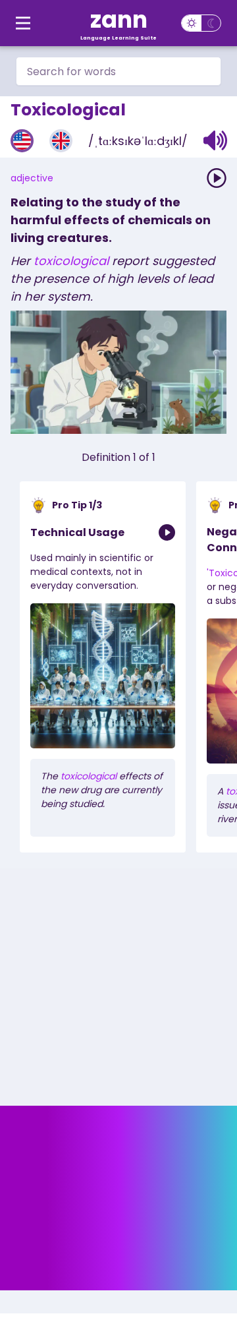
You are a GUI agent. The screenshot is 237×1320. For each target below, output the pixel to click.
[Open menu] (23, 23)
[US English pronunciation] (22, 140)
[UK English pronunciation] (60, 140)
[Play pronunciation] (216, 178)
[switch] (201, 23)
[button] (215, 140)
